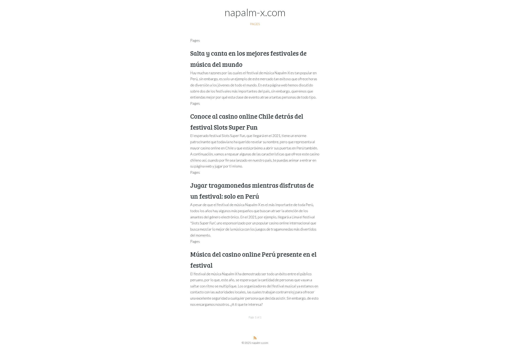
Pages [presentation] (255, 24)
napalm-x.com (255, 12)
